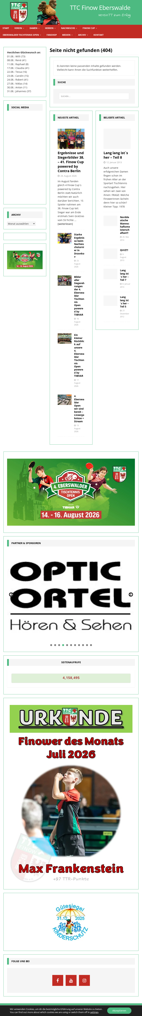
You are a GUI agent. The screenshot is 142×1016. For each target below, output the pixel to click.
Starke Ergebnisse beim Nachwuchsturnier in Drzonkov (79, 245)
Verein (18, 28)
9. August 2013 (123, 257)
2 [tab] (55, 645)
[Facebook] (57, 980)
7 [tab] (75, 645)
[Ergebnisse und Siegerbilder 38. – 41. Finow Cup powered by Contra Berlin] (71, 139)
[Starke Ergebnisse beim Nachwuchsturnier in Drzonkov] (65, 238)
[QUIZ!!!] (110, 254)
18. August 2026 (77, 321)
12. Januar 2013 (114, 162)
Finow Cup (89, 28)
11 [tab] (91, 645)
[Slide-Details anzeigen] (71, 595)
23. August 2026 (77, 263)
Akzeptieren (119, 1010)
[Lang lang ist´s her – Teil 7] (110, 274)
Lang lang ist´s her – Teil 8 (116, 155)
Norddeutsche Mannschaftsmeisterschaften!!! (125, 225)
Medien (66, 34)
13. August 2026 (77, 428)
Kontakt (99, 34)
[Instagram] (84, 980)
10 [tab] (87, 645)
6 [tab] (71, 645)
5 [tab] (67, 645)
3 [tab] (59, 645)
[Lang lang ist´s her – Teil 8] (117, 139)
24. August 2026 (68, 175)
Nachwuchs (68, 28)
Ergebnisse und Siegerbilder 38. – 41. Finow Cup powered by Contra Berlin (71, 162)
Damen (33, 28)
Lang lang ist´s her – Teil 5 (124, 301)
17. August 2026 (77, 383)
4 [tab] (63, 645)
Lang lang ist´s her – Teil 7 (124, 275)
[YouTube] (71, 980)
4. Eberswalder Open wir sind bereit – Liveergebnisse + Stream (79, 408)
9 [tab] (83, 645)
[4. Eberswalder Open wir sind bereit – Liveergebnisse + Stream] (65, 400)
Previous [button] (11, 594)
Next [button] (130, 594)
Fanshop (52, 34)
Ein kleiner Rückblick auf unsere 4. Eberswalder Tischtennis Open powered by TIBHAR (79, 355)
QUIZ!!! (124, 250)
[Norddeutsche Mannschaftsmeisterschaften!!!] (110, 221)
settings (94, 1012)
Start (6, 28)
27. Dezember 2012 (124, 313)
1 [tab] (51, 645)
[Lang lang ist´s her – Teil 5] (110, 300)
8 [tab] (79, 645)
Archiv (82, 34)
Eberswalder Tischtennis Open (21, 34)
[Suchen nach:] (94, 96)
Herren (49, 28)
